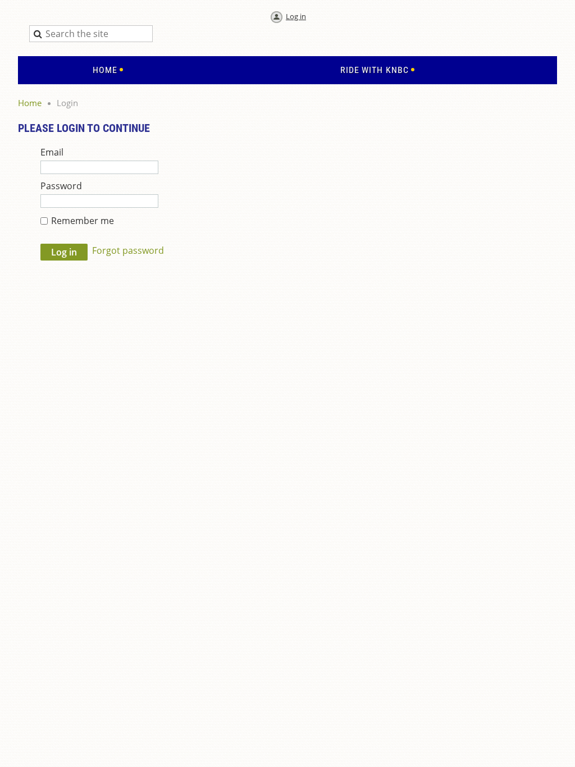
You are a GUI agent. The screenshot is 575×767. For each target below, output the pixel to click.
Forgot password (128, 250)
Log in (296, 16)
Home (30, 102)
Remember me (82, 220)
